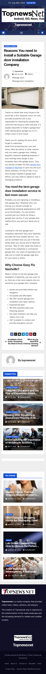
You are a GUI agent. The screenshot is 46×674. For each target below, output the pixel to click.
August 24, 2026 (15, 499)
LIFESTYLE (9, 514)
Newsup (36, 655)
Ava (23, 575)
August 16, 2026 (14, 550)
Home (7, 663)
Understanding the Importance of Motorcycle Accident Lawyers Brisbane (23, 442)
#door (30, 74)
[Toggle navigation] (21, 32)
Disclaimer (32, 663)
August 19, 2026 (14, 524)
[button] (39, 33)
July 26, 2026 (13, 575)
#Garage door (18, 78)
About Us (14, 663)
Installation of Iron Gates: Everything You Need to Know (15, 341)
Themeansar (23, 658)
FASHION (8, 540)
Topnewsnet (23, 25)
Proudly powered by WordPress (16, 655)
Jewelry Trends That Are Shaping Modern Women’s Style (21, 495)
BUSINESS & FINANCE (10, 46)
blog (7, 489)
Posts (39, 663)
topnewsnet (19, 71)
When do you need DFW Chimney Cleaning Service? (30, 342)
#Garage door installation (23, 81)
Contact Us (23, 663)
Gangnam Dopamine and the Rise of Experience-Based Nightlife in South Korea (22, 393)
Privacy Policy (10, 669)
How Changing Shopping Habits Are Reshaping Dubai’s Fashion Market (23, 520)
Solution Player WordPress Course (29, 669)
